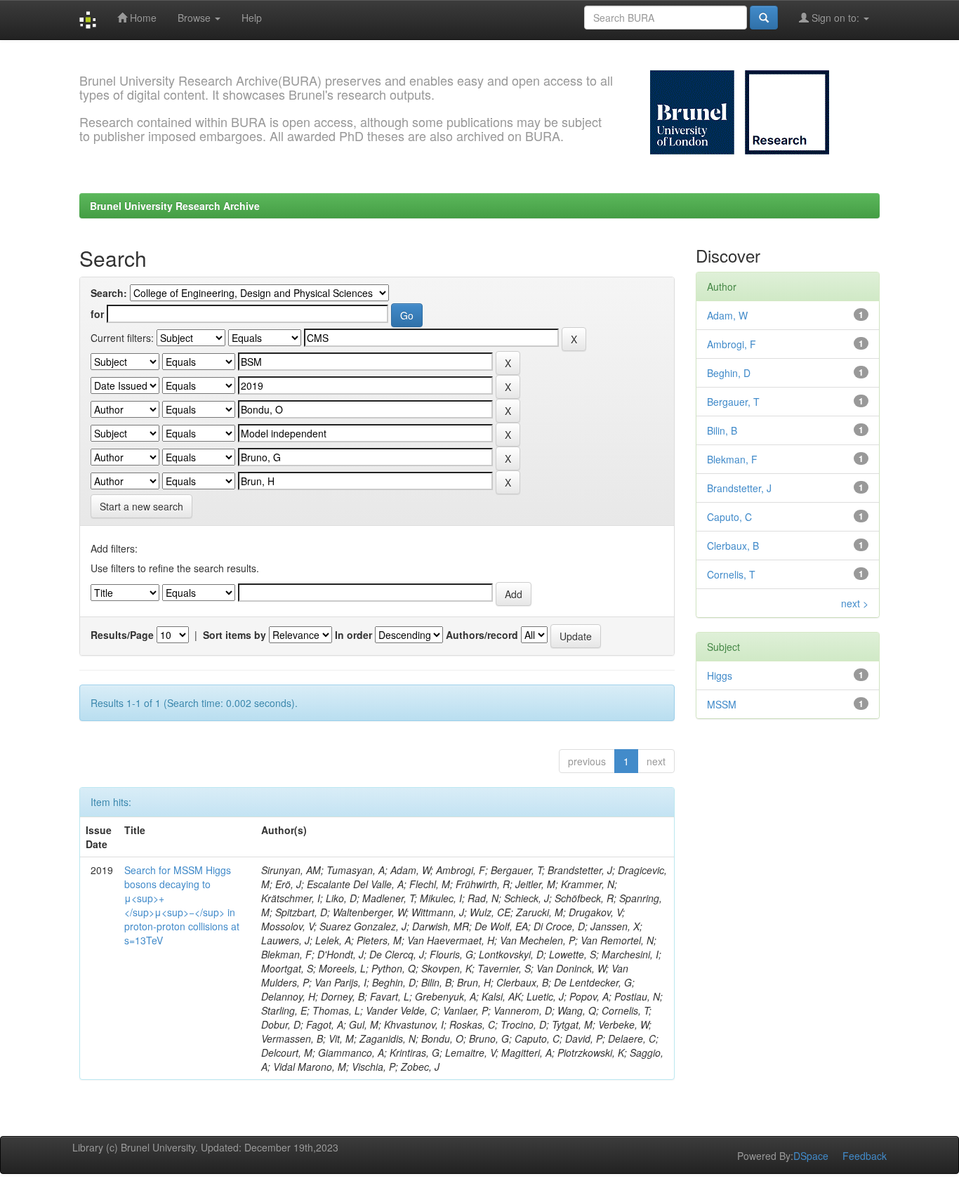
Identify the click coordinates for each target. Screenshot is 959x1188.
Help (252, 18)
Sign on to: (835, 18)
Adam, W (727, 315)
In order (353, 635)
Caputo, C (729, 517)
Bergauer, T (733, 402)
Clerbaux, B (733, 546)
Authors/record (482, 635)
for (97, 314)
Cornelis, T (731, 574)
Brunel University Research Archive (175, 206)
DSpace (810, 1156)
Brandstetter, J (739, 488)
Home (142, 18)
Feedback (864, 1156)
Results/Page (122, 635)
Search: (109, 293)
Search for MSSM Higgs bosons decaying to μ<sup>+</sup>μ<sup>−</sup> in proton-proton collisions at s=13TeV (181, 905)
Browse (195, 18)
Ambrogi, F (731, 344)
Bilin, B (722, 430)
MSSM (721, 704)
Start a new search (141, 506)
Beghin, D (728, 373)
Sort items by (234, 635)
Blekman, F (732, 459)
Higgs (719, 675)
